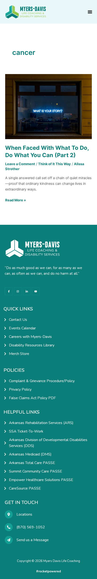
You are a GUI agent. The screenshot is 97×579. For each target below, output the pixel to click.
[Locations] (9, 514)
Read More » (15, 199)
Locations (24, 514)
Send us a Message (32, 540)
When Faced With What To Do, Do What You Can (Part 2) (47, 151)
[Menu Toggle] (90, 11)
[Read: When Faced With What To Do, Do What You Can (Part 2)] (48, 106)
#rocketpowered (48, 571)
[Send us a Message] (9, 540)
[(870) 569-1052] (9, 527)
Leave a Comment (20, 164)
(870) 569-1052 (30, 527)
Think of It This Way (54, 164)
